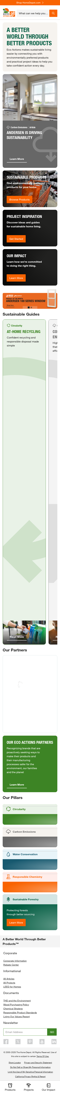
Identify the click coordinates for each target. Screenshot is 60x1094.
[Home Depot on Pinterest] (30, 1041)
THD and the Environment (17, 1000)
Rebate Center (11, 964)
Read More (17, 636)
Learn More (16, 277)
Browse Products (19, 199)
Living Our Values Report (16, 1016)
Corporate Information (15, 960)
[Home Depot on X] (18, 1041)
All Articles (8, 978)
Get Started (16, 238)
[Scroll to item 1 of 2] (29, 307)
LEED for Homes (12, 986)
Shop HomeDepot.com (28, 2)
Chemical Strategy (13, 1008)
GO (52, 1031)
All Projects (9, 982)
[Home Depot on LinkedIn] (54, 1041)
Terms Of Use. (42, 1056)
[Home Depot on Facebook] (6, 1041)
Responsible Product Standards (20, 1012)
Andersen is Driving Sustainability (24, 135)
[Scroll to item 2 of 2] (31, 307)
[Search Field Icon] (53, 13)
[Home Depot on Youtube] (42, 1041)
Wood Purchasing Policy (16, 1004)
